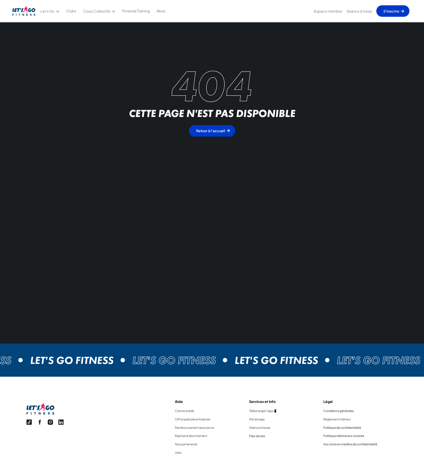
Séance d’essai (359, 11)
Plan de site (257, 436)
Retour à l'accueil (210, 130)
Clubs (71, 11)
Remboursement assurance (194, 427)
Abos (161, 11)
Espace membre (328, 11)
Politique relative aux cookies (343, 436)
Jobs (178, 452)
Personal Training (136, 11)
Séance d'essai (259, 427)
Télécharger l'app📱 (263, 411)
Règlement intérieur (337, 419)
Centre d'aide (184, 411)
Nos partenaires (186, 444)
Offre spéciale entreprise (192, 419)
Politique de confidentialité (342, 427)
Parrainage (257, 419)
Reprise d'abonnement (191, 436)
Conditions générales (338, 411)
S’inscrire (391, 11)
